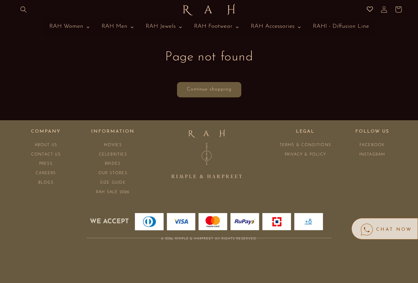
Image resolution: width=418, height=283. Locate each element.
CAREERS (46, 173)
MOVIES (113, 145)
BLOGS (46, 183)
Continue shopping (209, 89)
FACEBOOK (372, 145)
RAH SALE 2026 (113, 192)
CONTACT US (46, 155)
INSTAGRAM (372, 155)
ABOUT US (46, 145)
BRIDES (113, 164)
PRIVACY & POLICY (305, 155)
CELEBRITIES (113, 155)
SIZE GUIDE (113, 183)
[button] (23, 9)
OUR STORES (112, 173)
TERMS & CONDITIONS (305, 145)
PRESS (46, 164)
